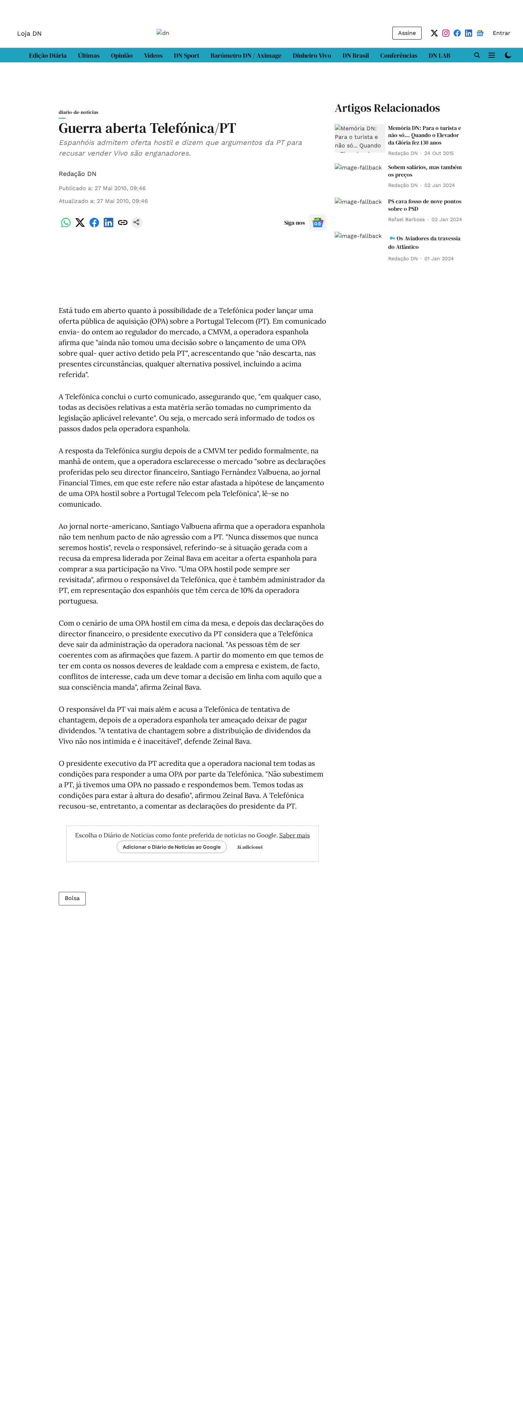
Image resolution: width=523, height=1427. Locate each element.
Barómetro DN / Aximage (246, 55)
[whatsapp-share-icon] (66, 226)
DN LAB (439, 55)
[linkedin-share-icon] (108, 226)
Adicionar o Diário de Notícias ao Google (172, 847)
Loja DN (29, 33)
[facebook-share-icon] (94, 226)
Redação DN (77, 173)
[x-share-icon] (80, 226)
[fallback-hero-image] (360, 138)
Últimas (89, 55)
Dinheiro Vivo (312, 55)
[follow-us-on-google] (317, 222)
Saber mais (294, 835)
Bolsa (72, 898)
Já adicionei (250, 847)
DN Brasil (356, 55)
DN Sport (186, 55)
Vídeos (153, 55)
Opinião (122, 55)
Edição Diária (48, 55)
